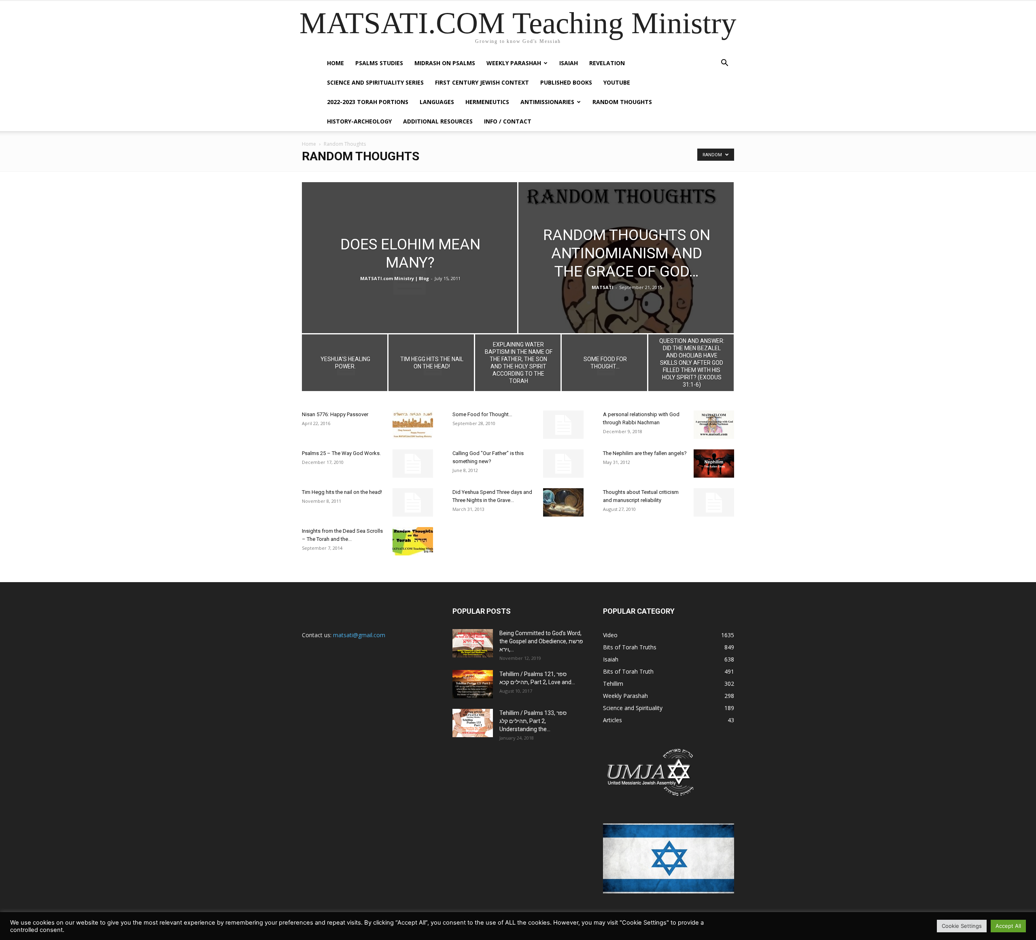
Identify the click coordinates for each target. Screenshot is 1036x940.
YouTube (616, 82)
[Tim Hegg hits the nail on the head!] (431, 364)
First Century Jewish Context (482, 82)
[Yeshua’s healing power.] (344, 364)
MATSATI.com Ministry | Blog (394, 278)
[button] (724, 64)
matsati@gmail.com (359, 635)
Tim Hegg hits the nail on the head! (342, 492)
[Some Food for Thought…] (604, 364)
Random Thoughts (622, 102)
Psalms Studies (379, 63)
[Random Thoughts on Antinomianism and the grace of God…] (626, 275)
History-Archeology (359, 121)
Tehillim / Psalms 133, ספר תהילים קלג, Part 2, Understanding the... (533, 721)
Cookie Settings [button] (962, 926)
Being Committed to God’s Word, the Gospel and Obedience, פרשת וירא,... (541, 641)
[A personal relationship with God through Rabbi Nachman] (714, 424)
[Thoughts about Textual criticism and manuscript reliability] (714, 502)
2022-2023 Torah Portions (367, 102)
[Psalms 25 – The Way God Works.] (413, 463)
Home (335, 63)
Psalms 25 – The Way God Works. (341, 453)
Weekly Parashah (513, 63)
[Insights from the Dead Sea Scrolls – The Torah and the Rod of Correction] (413, 541)
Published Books (566, 82)
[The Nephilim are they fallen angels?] (714, 463)
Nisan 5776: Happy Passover (335, 414)
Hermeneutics (487, 102)
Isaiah (568, 63)
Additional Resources (438, 121)
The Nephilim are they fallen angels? (645, 453)
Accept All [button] (1008, 926)
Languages (437, 102)
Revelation (607, 63)
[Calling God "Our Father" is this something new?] (563, 463)
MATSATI (603, 287)
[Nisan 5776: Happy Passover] (413, 424)
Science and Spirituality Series (375, 82)
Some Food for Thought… (482, 414)
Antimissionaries (547, 102)
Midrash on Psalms (444, 63)
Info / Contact (507, 121)
